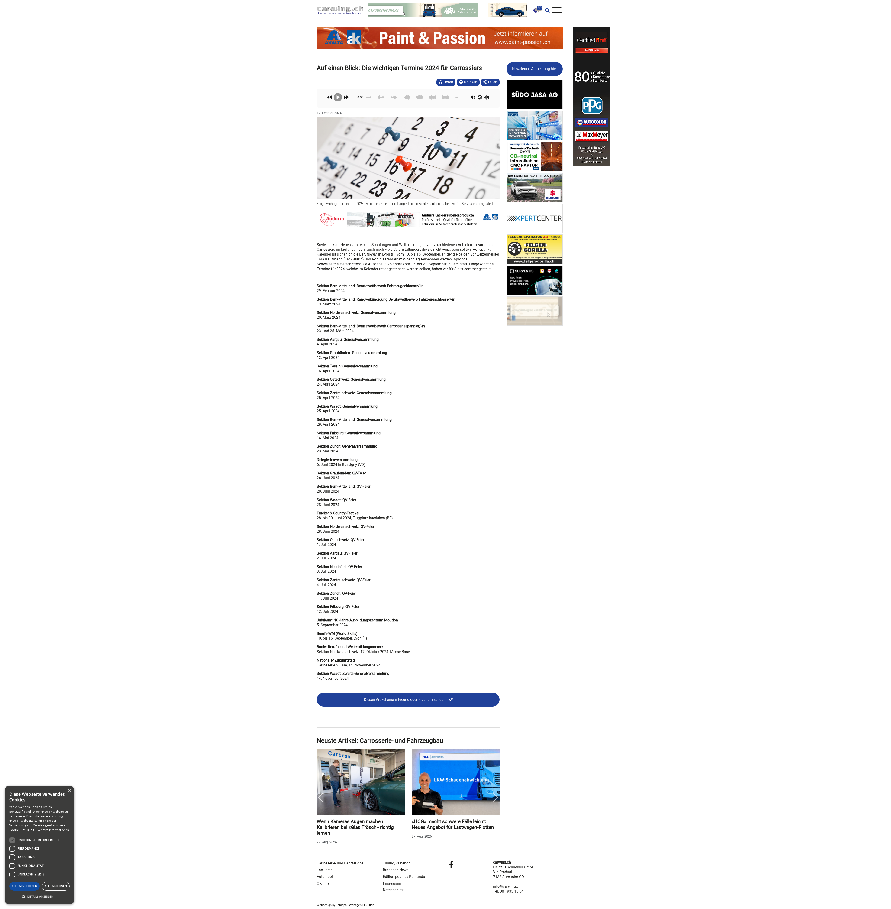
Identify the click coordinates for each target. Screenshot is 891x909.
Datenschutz (393, 890)
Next (496, 797)
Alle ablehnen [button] (56, 886)
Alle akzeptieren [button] (24, 886)
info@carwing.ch (507, 886)
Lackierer (324, 870)
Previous (321, 797)
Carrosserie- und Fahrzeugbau (341, 863)
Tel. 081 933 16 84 (508, 891)
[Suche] (546, 10)
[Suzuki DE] (535, 187)
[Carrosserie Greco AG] (535, 249)
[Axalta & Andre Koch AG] (408, 219)
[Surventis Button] (535, 280)
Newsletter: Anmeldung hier (534, 69)
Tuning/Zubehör (396, 863)
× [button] (69, 790)
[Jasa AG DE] (535, 94)
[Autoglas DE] (535, 311)
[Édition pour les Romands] (537, 10)
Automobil (325, 876)
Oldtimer (324, 883)
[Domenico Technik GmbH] (535, 156)
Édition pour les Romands (404, 876)
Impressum (392, 883)
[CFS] (591, 96)
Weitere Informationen (53, 830)
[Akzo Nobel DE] (535, 125)
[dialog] (39, 845)
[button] (39, 897)
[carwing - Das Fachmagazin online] (342, 10)
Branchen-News (395, 870)
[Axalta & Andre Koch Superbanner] (440, 38)
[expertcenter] (535, 218)
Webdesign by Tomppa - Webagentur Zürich (345, 905)
